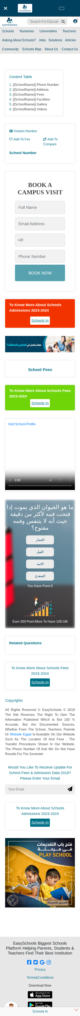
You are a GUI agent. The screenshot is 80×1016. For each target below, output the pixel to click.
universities (48, 31)
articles (70, 40)
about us (51, 49)
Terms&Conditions (40, 977)
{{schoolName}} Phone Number (36, 84)
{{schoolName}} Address (31, 89)
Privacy (40, 969)
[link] (29, 963)
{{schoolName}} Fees (28, 94)
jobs (42, 40)
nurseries (27, 31)
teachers (69, 31)
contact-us (70, 49)
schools (8, 31)
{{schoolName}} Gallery (30, 104)
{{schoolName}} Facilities (31, 99)
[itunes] (40, 994)
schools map (31, 49)
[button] (63, 22)
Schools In (40, 321)
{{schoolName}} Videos (30, 109)
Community (10, 49)
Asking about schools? (19, 40)
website (16, 734)
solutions (55, 40)
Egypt (28, 734)
